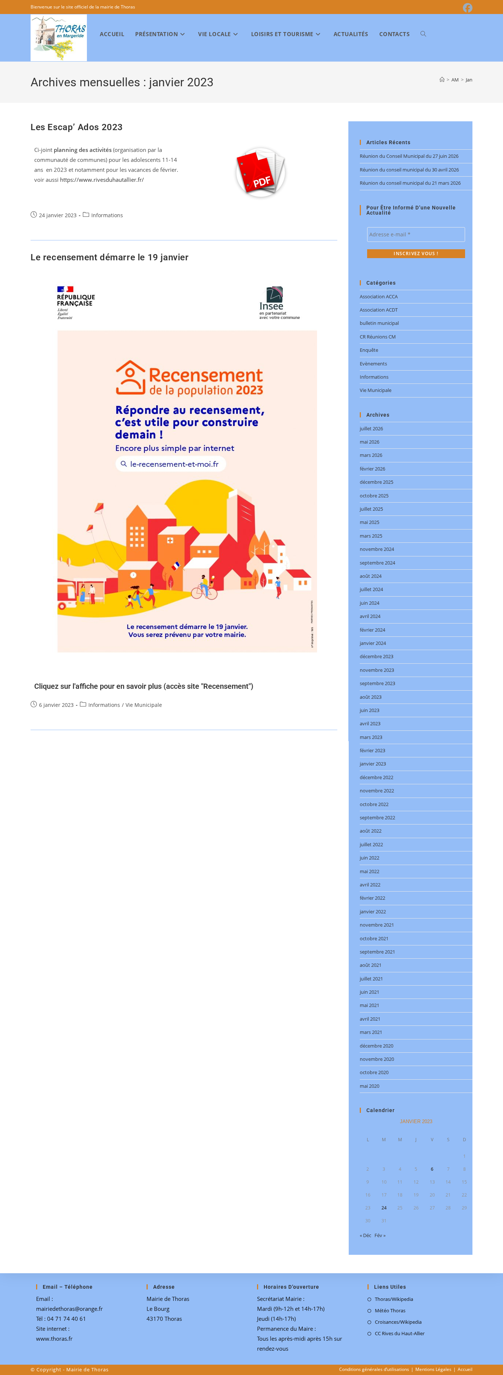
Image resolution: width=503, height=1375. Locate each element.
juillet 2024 (371, 589)
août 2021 (370, 965)
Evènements (373, 363)
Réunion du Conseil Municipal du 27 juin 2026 (409, 156)
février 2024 (372, 629)
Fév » (380, 1235)
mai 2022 (369, 871)
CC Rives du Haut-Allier (400, 1333)
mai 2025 (369, 522)
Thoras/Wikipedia (394, 1299)
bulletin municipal (379, 323)
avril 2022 (370, 884)
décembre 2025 (376, 482)
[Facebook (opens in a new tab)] (466, 8)
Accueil (465, 1369)
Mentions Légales (433, 1369)
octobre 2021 (374, 938)
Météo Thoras (390, 1310)
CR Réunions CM (378, 336)
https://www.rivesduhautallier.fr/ (102, 179)
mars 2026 (371, 455)
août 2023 (370, 697)
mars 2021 (371, 1032)
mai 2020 (369, 1086)
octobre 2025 (374, 495)
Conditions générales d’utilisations (374, 1369)
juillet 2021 (371, 978)
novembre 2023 (377, 670)
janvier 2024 (373, 643)
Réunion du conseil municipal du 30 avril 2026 (409, 169)
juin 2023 (369, 710)
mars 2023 (371, 737)
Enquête (369, 350)
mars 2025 (371, 535)
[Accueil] (442, 79)
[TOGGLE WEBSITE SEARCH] (423, 34)
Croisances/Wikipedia (398, 1322)
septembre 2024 (377, 562)
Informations (107, 215)
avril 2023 (370, 723)
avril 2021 (370, 1018)
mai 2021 (369, 1005)
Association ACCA (379, 296)
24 (384, 1208)
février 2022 (372, 898)
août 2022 (370, 830)
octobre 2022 (374, 804)
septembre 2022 (377, 817)
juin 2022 (369, 857)
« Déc (365, 1235)
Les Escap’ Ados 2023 (77, 127)
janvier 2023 (373, 763)
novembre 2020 (377, 1059)
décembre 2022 (376, 777)
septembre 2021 (377, 951)
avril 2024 (370, 616)
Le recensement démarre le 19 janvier (110, 257)
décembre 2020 (376, 1045)
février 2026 (372, 468)
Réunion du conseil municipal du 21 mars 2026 (410, 183)
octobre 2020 (374, 1072)
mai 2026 (369, 441)
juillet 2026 (371, 428)
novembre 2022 (377, 790)
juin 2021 (369, 992)
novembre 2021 (377, 924)
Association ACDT (379, 309)
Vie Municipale (144, 704)
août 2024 (370, 576)
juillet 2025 (371, 509)
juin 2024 (369, 603)
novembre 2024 (377, 549)
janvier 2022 (373, 911)
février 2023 (372, 750)
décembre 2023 (376, 656)
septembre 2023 (377, 683)
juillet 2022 (371, 844)
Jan (469, 79)
